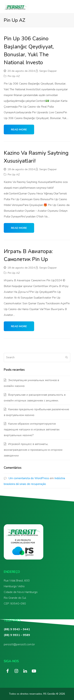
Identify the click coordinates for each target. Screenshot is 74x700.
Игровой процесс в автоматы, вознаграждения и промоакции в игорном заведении (33, 450)
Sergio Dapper (48, 71)
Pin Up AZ (14, 76)
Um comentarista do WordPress (28, 478)
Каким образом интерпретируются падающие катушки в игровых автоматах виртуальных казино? (32, 429)
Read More (19, 129)
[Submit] (66, 357)
